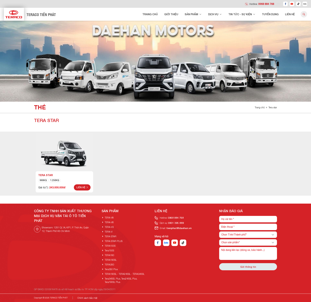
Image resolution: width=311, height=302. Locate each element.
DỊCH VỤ (213, 14)
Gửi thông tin (248, 266)
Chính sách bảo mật (87, 297)
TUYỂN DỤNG (270, 14)
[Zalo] (305, 4)
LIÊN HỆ (290, 14)
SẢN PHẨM (192, 14)
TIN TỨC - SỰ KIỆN (240, 14)
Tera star (273, 107)
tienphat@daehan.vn (179, 228)
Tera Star (45, 175)
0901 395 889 (176, 222)
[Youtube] (292, 4)
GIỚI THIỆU (171, 14)
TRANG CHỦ (150, 14)
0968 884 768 (266, 3)
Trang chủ (260, 107)
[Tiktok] (298, 4)
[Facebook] (285, 4)
